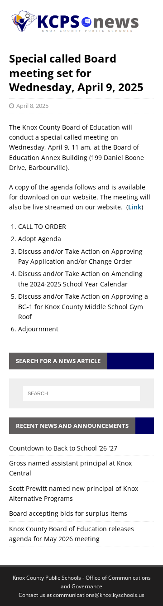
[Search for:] (81, 393)
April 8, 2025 (32, 106)
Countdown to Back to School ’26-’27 (63, 448)
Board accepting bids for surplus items (68, 513)
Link (134, 207)
